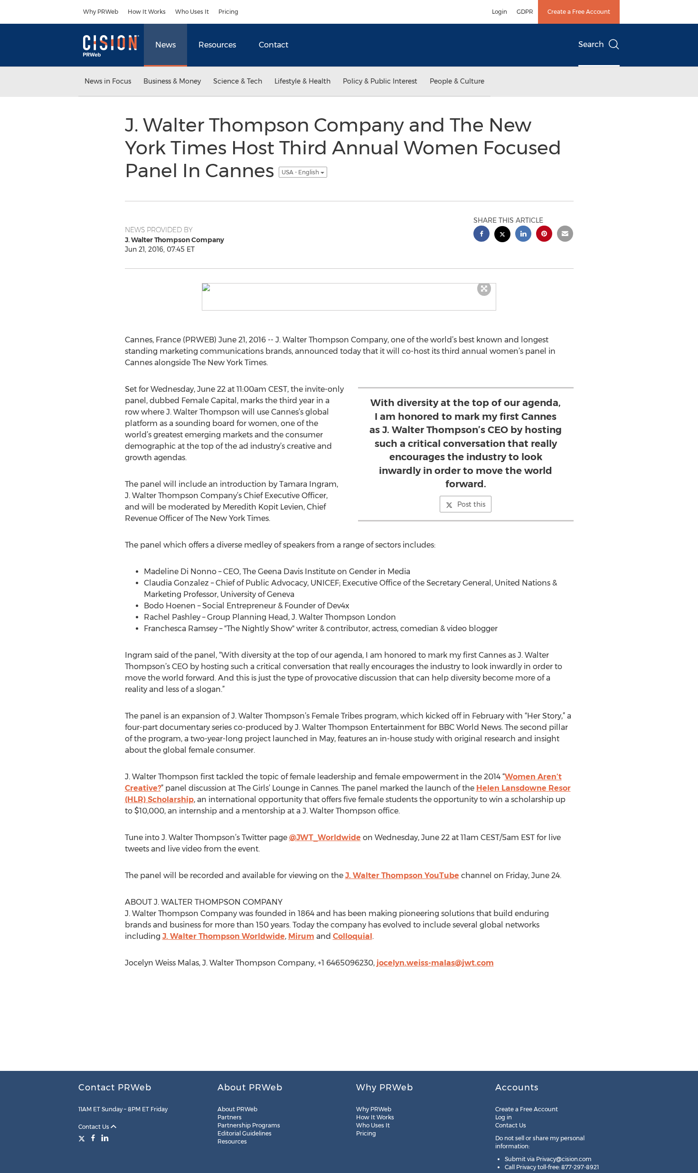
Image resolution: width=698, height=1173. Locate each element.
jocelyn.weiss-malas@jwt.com (435, 962)
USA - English (301, 172)
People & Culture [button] (457, 81)
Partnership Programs (248, 1125)
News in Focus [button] (108, 81)
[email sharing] (565, 235)
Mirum (301, 936)
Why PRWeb (100, 11)
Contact (273, 44)
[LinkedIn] (105, 1138)
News (165, 44)
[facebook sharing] (481, 235)
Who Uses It (192, 11)
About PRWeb (237, 1109)
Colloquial (352, 936)
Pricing (228, 11)
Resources (217, 44)
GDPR (525, 11)
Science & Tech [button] (237, 81)
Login (499, 11)
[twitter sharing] (502, 235)
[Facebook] (93, 1138)
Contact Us (94, 1126)
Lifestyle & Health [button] (302, 81)
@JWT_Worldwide (325, 837)
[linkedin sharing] (523, 235)
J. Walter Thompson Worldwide (223, 936)
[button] (349, 287)
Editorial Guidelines (244, 1133)
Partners (229, 1117)
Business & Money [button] (172, 81)
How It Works (147, 11)
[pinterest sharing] (544, 235)
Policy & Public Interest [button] (380, 81)
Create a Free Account (578, 11)
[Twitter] (82, 1138)
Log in (503, 1117)
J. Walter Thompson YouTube (402, 875)
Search (591, 44)
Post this (471, 504)
